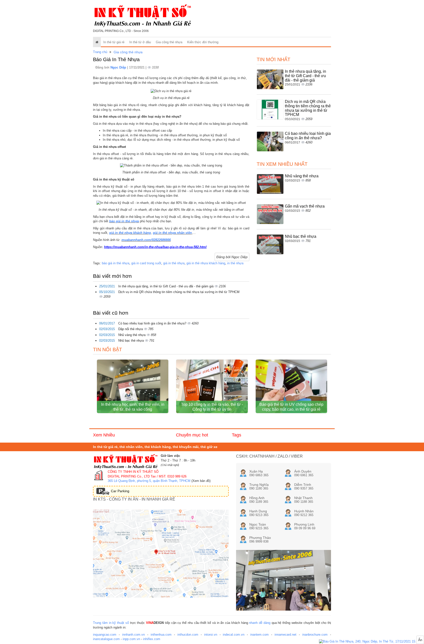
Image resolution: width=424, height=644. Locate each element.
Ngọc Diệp (118, 67)
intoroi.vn (210, 634)
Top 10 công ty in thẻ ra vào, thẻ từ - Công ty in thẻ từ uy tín (212, 406)
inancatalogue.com (106, 639)
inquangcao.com (104, 634)
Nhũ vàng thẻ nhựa (132, 335)
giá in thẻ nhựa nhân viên (172, 233)
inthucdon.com (187, 634)
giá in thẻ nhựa (174, 263)
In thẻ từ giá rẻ (113, 42)
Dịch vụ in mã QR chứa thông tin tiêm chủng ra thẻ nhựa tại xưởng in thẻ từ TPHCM (178, 292)
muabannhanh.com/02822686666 (146, 240)
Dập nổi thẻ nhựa (131, 329)
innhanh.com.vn (133, 634)
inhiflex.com (151, 639)
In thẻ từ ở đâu (140, 42)
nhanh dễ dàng (259, 623)
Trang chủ (100, 52)
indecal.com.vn (233, 634)
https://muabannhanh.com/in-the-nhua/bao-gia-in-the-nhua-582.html (155, 247)
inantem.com (259, 634)
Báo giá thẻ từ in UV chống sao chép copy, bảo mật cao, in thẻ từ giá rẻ (291, 406)
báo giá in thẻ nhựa (124, 221)
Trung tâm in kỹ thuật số (111, 623)
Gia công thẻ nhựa (169, 42)
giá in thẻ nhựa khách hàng (130, 233)
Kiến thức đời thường (202, 42)
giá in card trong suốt (146, 263)
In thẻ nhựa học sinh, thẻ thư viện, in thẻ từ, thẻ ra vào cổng (132, 406)
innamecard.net (285, 634)
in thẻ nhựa (235, 263)
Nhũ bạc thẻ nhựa (131, 340)
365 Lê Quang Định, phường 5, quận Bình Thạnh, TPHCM (149, 481)
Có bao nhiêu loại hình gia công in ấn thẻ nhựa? (152, 323)
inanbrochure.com (315, 634)
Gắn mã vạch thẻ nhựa (305, 206)
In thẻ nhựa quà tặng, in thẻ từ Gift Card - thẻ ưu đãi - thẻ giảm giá (166, 286)
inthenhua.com (161, 634)
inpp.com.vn (131, 639)
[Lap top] (371, 641)
